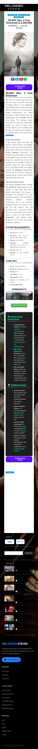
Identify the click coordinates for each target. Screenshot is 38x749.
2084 (19, 28)
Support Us (5, 678)
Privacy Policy (6, 731)
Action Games (12, 14)
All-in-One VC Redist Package (20, 449)
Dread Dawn (9, 135)
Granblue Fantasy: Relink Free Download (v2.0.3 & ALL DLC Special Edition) (24, 587)
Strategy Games (7, 705)
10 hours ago (29, 571)
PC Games (5, 671)
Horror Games (19, 17)
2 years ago (24, 25)
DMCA (4, 727)
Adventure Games (24, 14)
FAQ (3, 720)
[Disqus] (19, 501)
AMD (21, 415)
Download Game (20, 87)
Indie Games (6, 697)
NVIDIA (16, 415)
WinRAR (16, 351)
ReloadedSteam (12, 25)
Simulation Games (8, 701)
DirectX (16, 342)
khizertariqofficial (22, 570)
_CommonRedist (19, 331)
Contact (4, 734)
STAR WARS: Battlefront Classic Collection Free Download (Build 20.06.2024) (24, 598)
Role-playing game (8, 708)
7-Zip (19, 364)
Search (6, 550)
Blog (3, 724)
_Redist (16, 329)
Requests (5, 675)
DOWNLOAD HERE (19, 305)
